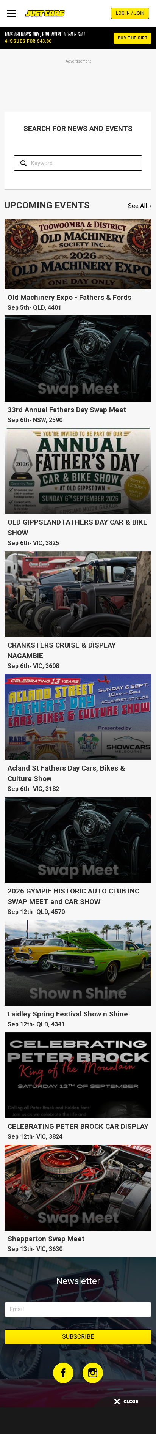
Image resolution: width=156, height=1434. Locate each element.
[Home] (45, 13)
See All (137, 206)
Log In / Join (130, 13)
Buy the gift (132, 38)
